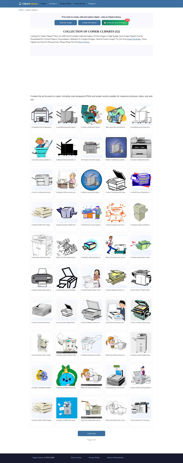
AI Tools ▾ (53, 4)
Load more (91, 433)
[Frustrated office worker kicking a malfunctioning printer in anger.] (116, 245)
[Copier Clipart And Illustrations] (140, 376)
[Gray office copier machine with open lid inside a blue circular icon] (91, 179)
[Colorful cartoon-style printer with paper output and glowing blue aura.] (91, 245)
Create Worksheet (89, 23)
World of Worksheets (115, 458)
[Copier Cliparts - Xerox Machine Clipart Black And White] (66, 310)
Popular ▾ (92, 4)
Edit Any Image (66, 23)
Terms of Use (79, 4)
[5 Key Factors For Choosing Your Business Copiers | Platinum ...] (140, 408)
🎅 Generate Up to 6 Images (116, 22)
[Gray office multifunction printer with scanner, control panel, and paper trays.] (140, 151)
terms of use (83, 42)
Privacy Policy (65, 4)
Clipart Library (38, 458)
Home (43, 4)
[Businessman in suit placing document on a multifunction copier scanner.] (116, 314)
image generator (134, 39)
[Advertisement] (91, 75)
